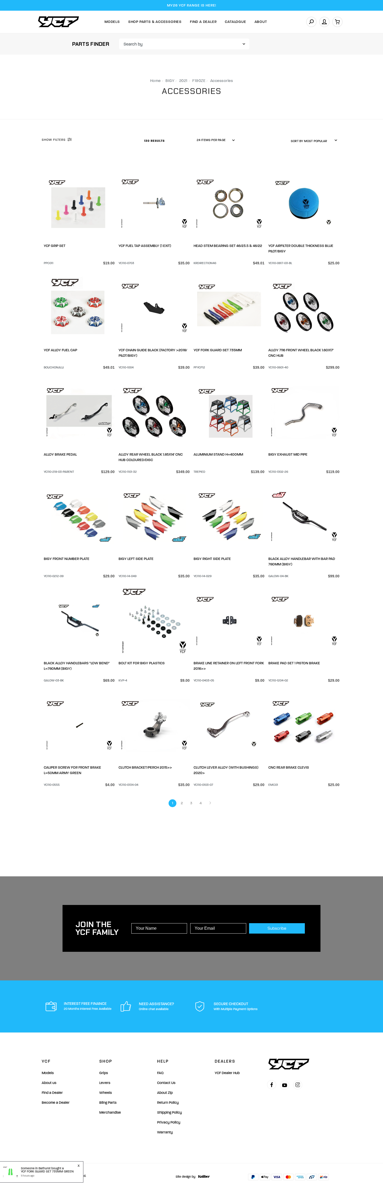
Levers (104, 1083)
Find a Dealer (52, 1092)
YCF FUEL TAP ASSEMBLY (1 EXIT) (145, 246)
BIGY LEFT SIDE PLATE (136, 559)
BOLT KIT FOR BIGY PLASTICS (142, 663)
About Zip (165, 1092)
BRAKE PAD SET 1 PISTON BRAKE (294, 663)
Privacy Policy (168, 1122)
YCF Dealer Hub (227, 1073)
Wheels (105, 1092)
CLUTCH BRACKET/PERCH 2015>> (145, 767)
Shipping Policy (169, 1112)
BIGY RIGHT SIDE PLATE (212, 559)
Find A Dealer (203, 22)
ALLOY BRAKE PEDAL (60, 454)
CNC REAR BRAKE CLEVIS (288, 767)
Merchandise (110, 1112)
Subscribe (277, 928)
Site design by (185, 1176)
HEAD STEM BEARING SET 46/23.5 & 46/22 (228, 246)
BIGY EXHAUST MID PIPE (287, 454)
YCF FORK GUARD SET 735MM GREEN (47, 1171)
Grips (103, 1073)
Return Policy (168, 1102)
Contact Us (166, 1083)
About (261, 22)
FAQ (160, 1073)
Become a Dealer (56, 1102)
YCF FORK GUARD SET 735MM (218, 350)
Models (112, 22)
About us (49, 1083)
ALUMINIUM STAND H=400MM (218, 454)
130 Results (155, 141)
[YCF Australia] (58, 22)
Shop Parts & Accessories (155, 22)
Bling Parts (107, 1102)
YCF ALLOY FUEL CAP (60, 350)
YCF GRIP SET (54, 246)
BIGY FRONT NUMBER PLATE (66, 559)
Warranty (165, 1132)
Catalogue (235, 22)
